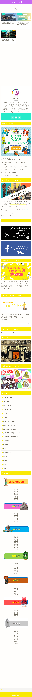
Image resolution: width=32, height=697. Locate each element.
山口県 (16, 594)
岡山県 (16, 591)
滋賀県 (16, 565)
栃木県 (16, 515)
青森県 (16, 491)
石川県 (16, 547)
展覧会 (5, 460)
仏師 (4, 448)
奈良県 (16, 572)
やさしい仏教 (7, 405)
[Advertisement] (16, 66)
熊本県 (16, 636)
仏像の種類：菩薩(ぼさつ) (10, 436)
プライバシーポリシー (15, 693)
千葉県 (16, 519)
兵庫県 (16, 570)
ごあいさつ (6, 401)
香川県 (16, 612)
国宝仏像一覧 (7, 452)
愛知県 (16, 542)
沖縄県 (16, 643)
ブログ (5, 417)
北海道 (16, 489)
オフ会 (5, 413)
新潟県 (16, 544)
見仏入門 (5, 468)
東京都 (16, 521)
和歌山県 (16, 573)
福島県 (16, 499)
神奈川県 (16, 523)
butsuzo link (16, 2)
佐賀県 (16, 633)
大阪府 (16, 568)
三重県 (16, 563)
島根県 (16, 589)
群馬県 (16, 516)
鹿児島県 (16, 641)
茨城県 (16, 513)
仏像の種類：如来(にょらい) (11, 429)
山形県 (16, 498)
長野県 (16, 537)
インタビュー (7, 409)
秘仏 (4, 464)
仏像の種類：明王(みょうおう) (11, 433)
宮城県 (16, 494)
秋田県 (16, 496)
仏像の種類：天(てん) (9, 425)
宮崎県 (16, 640)
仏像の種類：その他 (9, 421)
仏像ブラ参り (7, 440)
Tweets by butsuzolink (7, 332)
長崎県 (16, 635)
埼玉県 (16, 518)
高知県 (16, 615)
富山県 (16, 546)
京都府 (16, 567)
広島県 (16, 593)
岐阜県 (16, 539)
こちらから (18, 175)
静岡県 (16, 541)
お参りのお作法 (7, 397)
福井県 (16, 549)
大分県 (16, 638)
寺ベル (5, 456)
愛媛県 (16, 614)
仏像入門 (5, 444)
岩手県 (16, 493)
